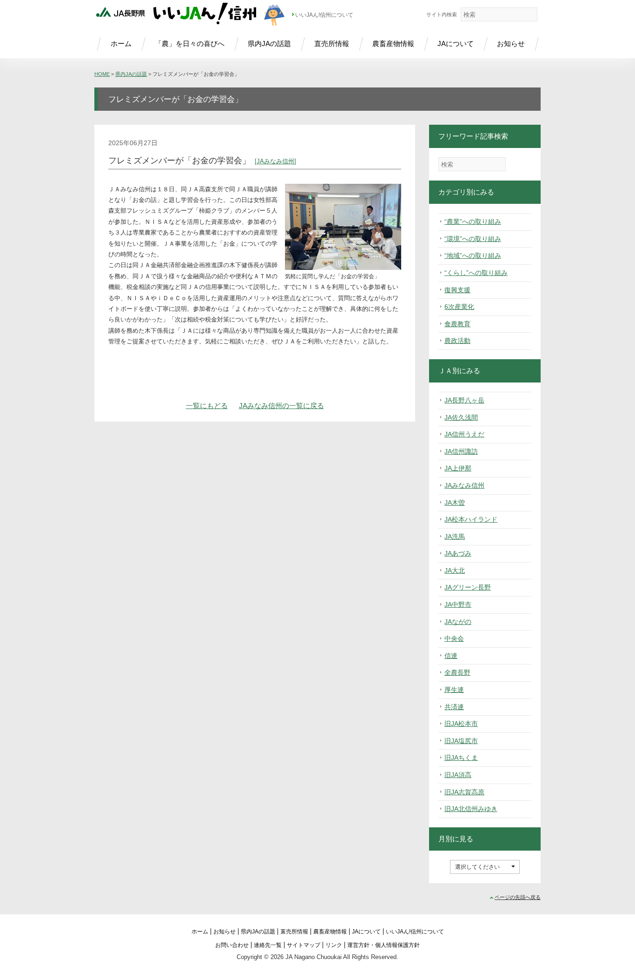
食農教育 (457, 324)
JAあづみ (457, 553)
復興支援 (457, 290)
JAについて (455, 43)
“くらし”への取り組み (476, 272)
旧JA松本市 (461, 723)
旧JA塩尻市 (461, 741)
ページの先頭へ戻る (518, 897)
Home (102, 74)
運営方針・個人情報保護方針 (383, 945)
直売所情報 (331, 43)
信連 (450, 655)
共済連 (454, 707)
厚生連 (454, 689)
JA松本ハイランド (470, 519)
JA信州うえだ (464, 434)
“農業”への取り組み (472, 221)
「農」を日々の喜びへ (190, 43)
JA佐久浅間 (461, 417)
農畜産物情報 (393, 43)
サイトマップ (303, 945)
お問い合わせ (232, 945)
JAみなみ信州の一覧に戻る (281, 405)
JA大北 (454, 570)
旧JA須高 (457, 774)
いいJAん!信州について (324, 15)
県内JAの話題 (269, 43)
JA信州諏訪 (461, 451)
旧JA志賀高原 (464, 792)
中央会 (454, 638)
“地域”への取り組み (472, 255)
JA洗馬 (454, 536)
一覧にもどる (207, 405)
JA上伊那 (457, 468)
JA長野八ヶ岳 (464, 400)
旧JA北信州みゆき (470, 808)
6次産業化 (459, 306)
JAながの (457, 621)
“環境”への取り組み (472, 238)
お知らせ (511, 43)
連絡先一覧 (268, 945)
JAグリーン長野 (467, 587)
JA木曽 (454, 502)
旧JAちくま (461, 757)
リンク (333, 945)
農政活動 (457, 340)
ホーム (121, 43)
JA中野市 (457, 604)
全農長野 (457, 672)
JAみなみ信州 (275, 161)
